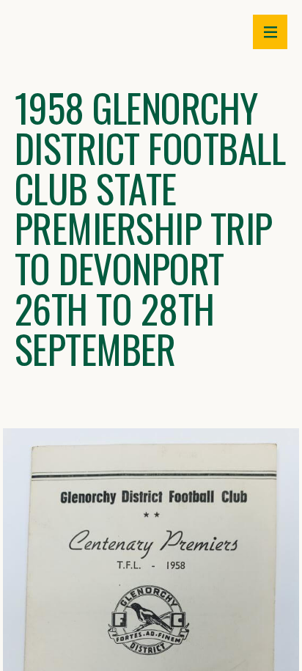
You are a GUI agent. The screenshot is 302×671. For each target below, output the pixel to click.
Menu (270, 32)
